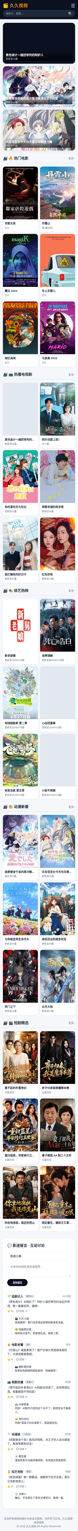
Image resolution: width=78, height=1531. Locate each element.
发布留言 (17, 1282)
